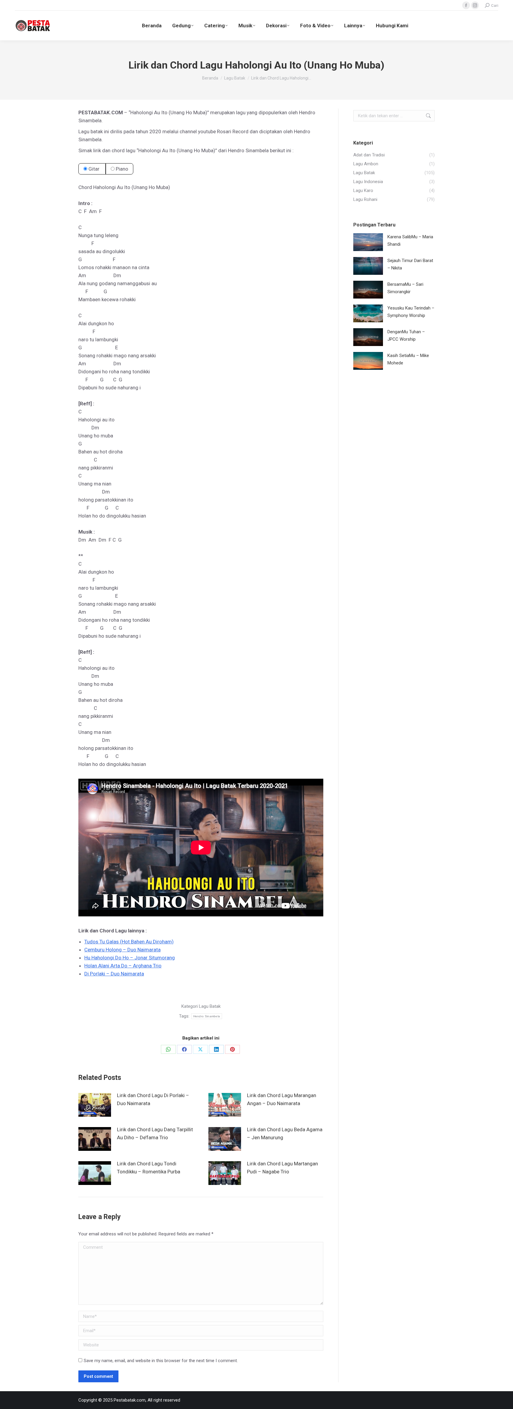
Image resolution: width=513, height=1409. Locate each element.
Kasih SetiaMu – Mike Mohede (408, 359)
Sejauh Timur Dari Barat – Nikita (410, 264)
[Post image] (94, 1105)
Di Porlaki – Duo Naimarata (114, 974)
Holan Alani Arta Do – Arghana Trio (123, 966)
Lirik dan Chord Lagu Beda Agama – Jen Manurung (284, 1133)
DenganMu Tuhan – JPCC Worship (406, 335)
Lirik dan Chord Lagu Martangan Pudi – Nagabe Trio (282, 1168)
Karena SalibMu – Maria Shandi (410, 240)
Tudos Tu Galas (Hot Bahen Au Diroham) (129, 942)
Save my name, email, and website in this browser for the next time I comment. (161, 1360)
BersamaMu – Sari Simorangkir (405, 288)
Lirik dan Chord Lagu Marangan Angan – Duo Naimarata (281, 1099)
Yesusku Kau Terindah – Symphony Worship (410, 311)
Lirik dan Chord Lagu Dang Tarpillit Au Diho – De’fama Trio (155, 1133)
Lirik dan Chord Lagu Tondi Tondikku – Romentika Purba (148, 1168)
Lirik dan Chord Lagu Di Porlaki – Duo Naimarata (153, 1099)
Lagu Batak (210, 1006)
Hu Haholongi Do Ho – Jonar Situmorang (129, 958)
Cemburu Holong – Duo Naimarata (122, 950)
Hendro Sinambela (206, 1016)
